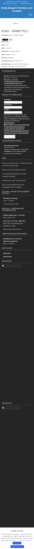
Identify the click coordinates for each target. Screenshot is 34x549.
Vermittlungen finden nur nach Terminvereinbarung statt (14, 82)
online (6, 89)
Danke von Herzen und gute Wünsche (14, 170)
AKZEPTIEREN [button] (17, 543)
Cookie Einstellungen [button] (24, 540)
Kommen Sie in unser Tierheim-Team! (14, 180)
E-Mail (7, 110)
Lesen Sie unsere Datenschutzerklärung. (17, 120)
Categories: (5, 35)
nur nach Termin (9, 147)
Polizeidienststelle (17, 223)
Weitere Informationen (17, 546)
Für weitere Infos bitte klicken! (12, 153)
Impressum (7, 253)
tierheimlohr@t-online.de (26, 3)
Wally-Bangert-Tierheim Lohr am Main (17, 9)
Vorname (7, 100)
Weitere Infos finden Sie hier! (12, 229)
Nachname (8, 105)
